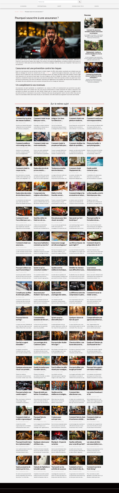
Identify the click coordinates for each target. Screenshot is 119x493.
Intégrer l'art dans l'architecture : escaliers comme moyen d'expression (58, 121)
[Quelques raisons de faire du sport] (77, 310)
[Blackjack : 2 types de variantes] (59, 435)
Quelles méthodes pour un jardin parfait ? (77, 443)
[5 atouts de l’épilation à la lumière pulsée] (42, 460)
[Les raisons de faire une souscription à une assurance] (95, 435)
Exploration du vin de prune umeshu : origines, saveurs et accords (41, 171)
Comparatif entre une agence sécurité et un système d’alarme (94, 320)
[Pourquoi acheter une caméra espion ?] (24, 385)
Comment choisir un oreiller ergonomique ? (24, 418)
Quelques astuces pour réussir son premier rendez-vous (24, 369)
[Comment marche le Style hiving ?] (95, 460)
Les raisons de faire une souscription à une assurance (94, 444)
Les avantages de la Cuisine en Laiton (40, 343)
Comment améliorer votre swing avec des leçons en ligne (23, 145)
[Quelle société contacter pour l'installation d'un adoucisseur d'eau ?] (95, 161)
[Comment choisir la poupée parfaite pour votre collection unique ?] (59, 136)
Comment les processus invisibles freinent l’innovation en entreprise (93, 31)
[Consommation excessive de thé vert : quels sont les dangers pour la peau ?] (42, 310)
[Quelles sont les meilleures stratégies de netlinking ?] (59, 385)
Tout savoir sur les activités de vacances (58, 468)
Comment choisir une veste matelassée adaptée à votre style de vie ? (41, 146)
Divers (97, 6)
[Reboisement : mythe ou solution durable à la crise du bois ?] (93, 45)
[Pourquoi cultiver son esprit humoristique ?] (24, 261)
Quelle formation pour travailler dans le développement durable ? (41, 370)
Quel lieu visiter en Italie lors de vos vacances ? (40, 220)
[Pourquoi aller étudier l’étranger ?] (59, 335)
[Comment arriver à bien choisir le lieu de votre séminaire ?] (77, 460)
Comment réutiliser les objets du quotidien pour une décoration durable (77, 146)
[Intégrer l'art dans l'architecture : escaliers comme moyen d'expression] (59, 111)
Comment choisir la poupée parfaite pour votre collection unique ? (59, 146)
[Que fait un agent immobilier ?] (24, 335)
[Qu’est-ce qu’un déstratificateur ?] (59, 310)
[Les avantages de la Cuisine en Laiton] (42, 335)
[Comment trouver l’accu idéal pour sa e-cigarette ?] (24, 211)
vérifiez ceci (48, 72)
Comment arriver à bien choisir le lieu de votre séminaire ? (76, 469)
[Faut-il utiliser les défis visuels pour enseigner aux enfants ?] (59, 360)
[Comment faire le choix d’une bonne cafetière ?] (77, 410)
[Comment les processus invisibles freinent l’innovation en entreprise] (93, 23)
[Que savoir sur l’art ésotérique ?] (77, 211)
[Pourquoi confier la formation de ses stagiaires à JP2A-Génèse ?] (95, 211)
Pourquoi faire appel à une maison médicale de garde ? (94, 369)
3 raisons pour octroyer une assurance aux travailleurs (56, 420)
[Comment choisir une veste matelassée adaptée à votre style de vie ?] (42, 136)
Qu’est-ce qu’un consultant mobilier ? (41, 269)
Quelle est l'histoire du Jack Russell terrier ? (94, 343)
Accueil (16, 11)
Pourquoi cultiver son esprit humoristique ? (23, 269)
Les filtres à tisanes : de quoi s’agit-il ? (77, 244)
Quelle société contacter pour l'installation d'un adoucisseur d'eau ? (93, 171)
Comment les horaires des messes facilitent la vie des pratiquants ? (94, 76)
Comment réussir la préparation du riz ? (93, 244)
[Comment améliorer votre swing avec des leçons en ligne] (24, 136)
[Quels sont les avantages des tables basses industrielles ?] (59, 285)
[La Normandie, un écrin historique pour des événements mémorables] (95, 186)
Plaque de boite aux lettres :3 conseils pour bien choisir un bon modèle (41, 395)
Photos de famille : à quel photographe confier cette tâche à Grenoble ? (94, 146)
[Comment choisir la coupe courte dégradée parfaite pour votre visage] (24, 161)
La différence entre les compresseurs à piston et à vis (77, 295)
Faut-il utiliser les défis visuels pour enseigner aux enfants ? (59, 369)
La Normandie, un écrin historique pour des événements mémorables (95, 196)
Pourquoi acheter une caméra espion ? (23, 393)
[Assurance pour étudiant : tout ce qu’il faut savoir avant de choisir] (42, 285)
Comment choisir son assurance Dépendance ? (23, 245)
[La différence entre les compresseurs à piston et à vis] (77, 285)
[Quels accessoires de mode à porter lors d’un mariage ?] (24, 460)
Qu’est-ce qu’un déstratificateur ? (57, 319)
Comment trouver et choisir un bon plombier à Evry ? (94, 295)
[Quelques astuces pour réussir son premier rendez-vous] (24, 360)
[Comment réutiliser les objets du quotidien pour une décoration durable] (77, 136)
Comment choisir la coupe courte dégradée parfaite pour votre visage (22, 171)
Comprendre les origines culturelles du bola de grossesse (41, 195)
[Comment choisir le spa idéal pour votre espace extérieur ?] (42, 111)
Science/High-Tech (78, 6)
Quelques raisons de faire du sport (76, 319)
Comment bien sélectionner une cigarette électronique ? (75, 395)
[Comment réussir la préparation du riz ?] (95, 236)
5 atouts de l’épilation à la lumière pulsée (42, 468)
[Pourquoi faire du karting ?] (24, 310)
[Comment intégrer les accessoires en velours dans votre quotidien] (77, 186)
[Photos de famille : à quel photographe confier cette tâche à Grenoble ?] (95, 136)
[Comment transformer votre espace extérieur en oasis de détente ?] (95, 111)
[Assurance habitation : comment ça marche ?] (42, 236)
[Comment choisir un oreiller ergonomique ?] (24, 410)
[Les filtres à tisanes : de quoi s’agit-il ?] (77, 236)
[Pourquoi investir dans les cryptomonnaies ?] (24, 435)
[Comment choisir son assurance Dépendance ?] (24, 236)
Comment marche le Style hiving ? (94, 468)
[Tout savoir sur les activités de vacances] (59, 460)
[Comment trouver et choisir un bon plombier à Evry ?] (95, 285)
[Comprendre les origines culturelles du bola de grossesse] (42, 186)
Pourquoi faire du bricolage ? (40, 418)
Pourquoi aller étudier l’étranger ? (59, 343)
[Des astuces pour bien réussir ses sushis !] (59, 211)
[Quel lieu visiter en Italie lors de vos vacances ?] (42, 211)
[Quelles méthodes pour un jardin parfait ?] (77, 435)
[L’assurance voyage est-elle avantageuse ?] (59, 236)
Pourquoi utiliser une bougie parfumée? (76, 368)
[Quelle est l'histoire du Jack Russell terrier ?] (95, 335)
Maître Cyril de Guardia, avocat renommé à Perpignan (59, 195)
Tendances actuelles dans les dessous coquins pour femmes (58, 170)
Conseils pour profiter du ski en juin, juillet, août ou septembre (23, 295)
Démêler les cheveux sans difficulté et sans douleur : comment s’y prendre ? (76, 271)
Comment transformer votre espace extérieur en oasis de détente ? (95, 120)
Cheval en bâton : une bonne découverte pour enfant (76, 344)
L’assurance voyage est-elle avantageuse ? (59, 244)
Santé (59, 6)
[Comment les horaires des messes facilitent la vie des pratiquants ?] (93, 67)
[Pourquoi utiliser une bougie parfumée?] (77, 360)
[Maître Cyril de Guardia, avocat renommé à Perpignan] (59, 186)
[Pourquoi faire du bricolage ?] (42, 410)
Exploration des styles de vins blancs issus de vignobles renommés (23, 195)
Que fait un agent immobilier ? (22, 343)
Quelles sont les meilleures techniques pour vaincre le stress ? (59, 270)
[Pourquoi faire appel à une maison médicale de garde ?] (95, 360)
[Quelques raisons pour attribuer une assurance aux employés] (42, 435)
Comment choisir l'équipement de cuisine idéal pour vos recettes (76, 171)
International (41, 6)
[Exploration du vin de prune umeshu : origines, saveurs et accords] (42, 161)
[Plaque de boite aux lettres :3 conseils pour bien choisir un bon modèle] (42, 385)
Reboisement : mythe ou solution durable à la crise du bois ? (93, 53)
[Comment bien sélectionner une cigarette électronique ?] (77, 385)
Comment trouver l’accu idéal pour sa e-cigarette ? (23, 220)
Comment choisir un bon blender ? (94, 418)
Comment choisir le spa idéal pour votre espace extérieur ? (42, 120)
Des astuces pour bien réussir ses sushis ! (59, 219)
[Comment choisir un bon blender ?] (95, 410)
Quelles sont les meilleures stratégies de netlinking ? (58, 394)
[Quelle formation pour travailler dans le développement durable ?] (42, 360)
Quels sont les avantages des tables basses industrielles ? (58, 295)
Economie (23, 6)
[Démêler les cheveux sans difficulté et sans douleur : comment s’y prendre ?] (77, 261)
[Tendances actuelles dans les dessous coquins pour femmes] (59, 161)
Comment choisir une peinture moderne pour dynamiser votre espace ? (76, 121)
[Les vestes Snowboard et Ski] (95, 385)
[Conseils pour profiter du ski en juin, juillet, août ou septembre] (24, 285)
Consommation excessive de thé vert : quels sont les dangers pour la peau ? (41, 321)
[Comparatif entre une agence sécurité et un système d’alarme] (95, 310)
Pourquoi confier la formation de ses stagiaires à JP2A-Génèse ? (93, 221)
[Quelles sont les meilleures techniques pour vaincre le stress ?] (59, 261)
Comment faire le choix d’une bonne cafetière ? (77, 419)
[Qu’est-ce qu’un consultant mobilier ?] (42, 261)
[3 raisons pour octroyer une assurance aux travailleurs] (59, 410)
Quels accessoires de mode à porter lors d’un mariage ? (23, 469)
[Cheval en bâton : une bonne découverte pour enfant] (77, 335)
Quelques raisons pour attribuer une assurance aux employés (41, 445)
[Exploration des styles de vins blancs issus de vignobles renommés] (24, 186)
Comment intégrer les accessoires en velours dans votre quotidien (77, 195)
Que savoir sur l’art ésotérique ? (75, 219)
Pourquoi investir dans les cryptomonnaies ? (24, 443)
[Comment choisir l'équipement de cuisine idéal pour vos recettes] (77, 161)
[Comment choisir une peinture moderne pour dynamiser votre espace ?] (77, 111)
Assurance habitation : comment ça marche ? (41, 244)
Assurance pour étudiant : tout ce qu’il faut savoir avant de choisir (41, 296)
